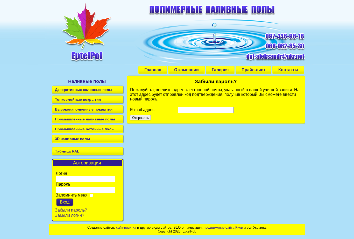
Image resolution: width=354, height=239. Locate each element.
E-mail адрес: (142, 109)
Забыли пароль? (71, 210)
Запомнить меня (72, 195)
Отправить (140, 118)
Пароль (63, 184)
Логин (61, 173)
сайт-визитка (126, 227)
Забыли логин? (69, 215)
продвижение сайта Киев (223, 227)
